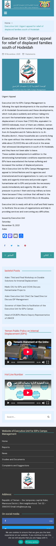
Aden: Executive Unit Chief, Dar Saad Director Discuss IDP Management (26, 298)
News (4, 453)
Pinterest (25, 245)
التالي (46, 255)
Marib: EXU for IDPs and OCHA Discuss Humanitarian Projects (22, 288)
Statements (30, 54)
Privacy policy (32, 542)
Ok (21, 542)
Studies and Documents (13, 459)
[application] (28, 352)
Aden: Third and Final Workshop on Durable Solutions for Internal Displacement (24, 279)
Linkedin (18, 245)
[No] (52, 537)
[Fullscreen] (47, 362)
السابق (10, 255)
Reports (6, 447)
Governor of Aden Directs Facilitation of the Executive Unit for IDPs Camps (25, 307)
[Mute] (43, 362)
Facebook (4, 245)
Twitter (11, 245)
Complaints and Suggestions (15, 465)
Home (5, 441)
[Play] (8, 362)
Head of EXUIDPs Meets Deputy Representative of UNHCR (27, 317)
